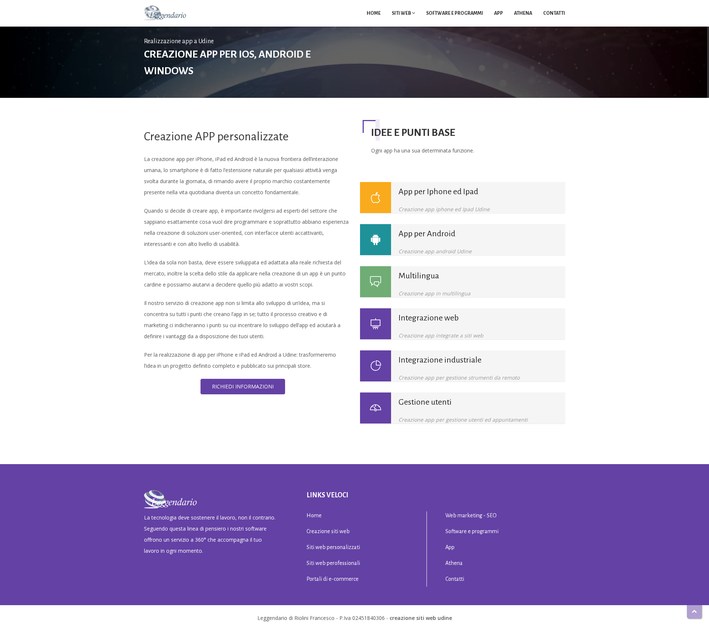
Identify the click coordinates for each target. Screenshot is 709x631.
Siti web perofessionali (333, 563)
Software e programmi (454, 13)
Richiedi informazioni (243, 386)
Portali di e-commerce (332, 579)
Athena (523, 13)
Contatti (554, 13)
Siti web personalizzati (333, 547)
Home (374, 13)
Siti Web (401, 13)
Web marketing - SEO (471, 515)
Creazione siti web (328, 531)
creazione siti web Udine (421, 617)
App (498, 13)
